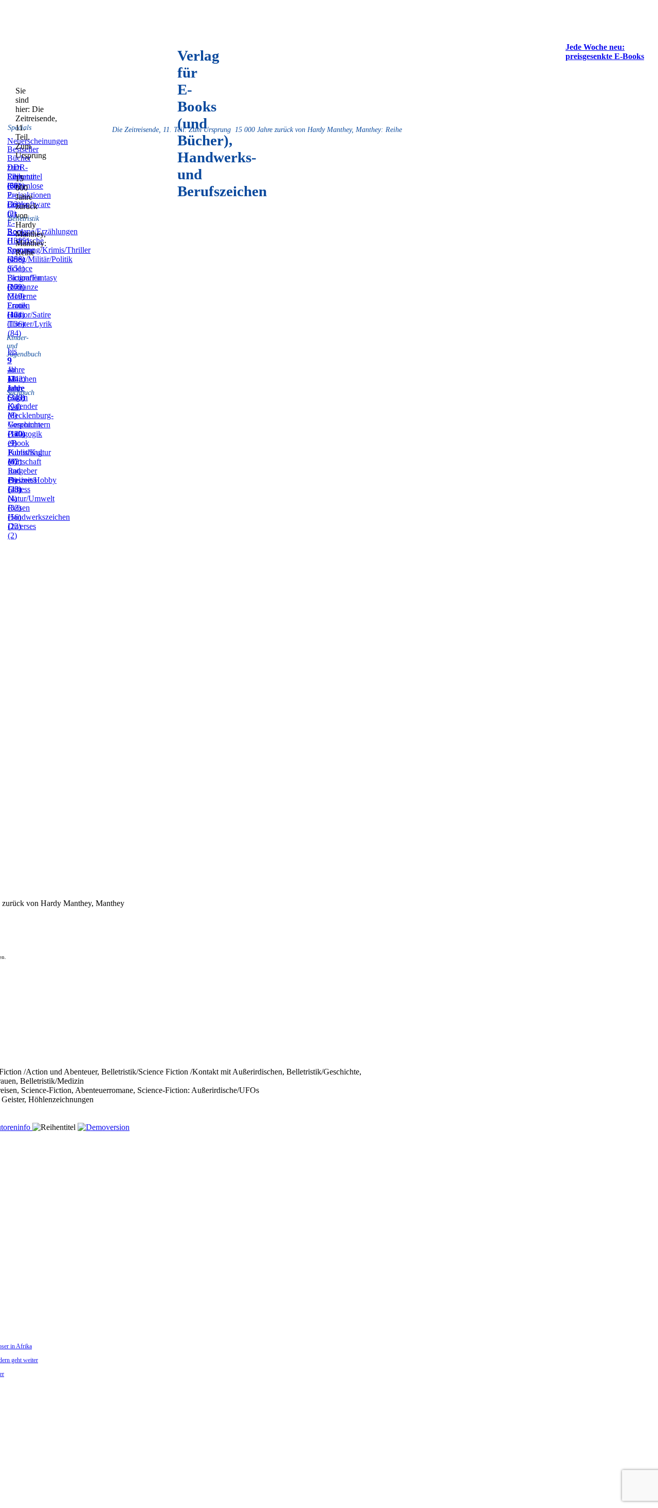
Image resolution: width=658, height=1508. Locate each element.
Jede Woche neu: (595, 47)
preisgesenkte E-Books (604, 56)
